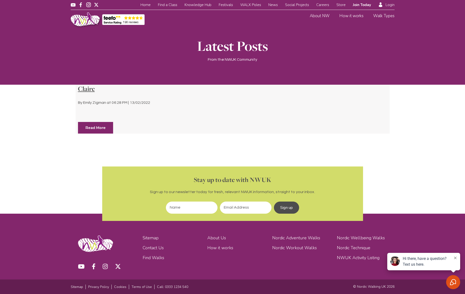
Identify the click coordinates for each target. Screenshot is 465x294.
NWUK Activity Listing (358, 258)
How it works (351, 16)
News (273, 4)
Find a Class (167, 4)
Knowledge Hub (198, 4)
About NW (320, 16)
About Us (216, 238)
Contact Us (153, 248)
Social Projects (297, 4)
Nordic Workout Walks (294, 248)
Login (390, 4)
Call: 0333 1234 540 (172, 287)
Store (341, 4)
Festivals (226, 4)
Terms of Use (142, 287)
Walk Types (384, 16)
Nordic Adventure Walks (296, 238)
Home (145, 4)
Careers (322, 4)
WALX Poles (250, 4)
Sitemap (151, 238)
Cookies (120, 287)
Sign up (286, 207)
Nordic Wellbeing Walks (361, 238)
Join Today (362, 4)
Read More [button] (95, 127)
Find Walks (153, 258)
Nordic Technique (353, 248)
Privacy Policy (98, 287)
